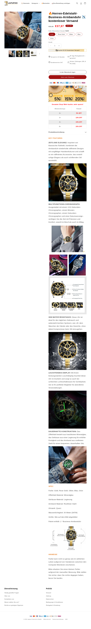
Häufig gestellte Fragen (11, 592)
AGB (66, 619)
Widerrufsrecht (47, 619)
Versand (48, 592)
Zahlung (48, 596)
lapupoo (30, 619)
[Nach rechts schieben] (39, 54)
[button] (35, 3)
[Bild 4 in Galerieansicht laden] (33, 54)
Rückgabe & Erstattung (53, 605)
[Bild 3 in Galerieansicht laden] (26, 54)
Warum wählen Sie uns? (11, 602)
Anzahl (50, 42)
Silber (71, 34)
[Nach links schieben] (6, 54)
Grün (52, 38)
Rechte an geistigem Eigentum (13, 605)
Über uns (7, 596)
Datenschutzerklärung (58, 619)
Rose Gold (61, 34)
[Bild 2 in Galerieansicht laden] (19, 54)
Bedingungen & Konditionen (54, 602)
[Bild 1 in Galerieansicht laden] (12, 54)
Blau (79, 34)
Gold (51, 34)
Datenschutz (50, 599)
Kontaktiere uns (9, 599)
